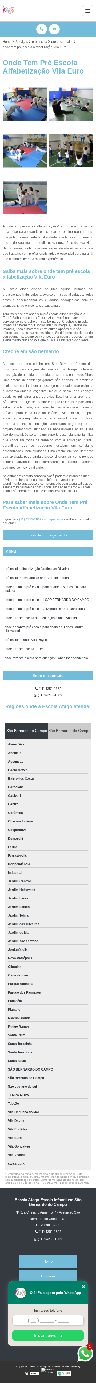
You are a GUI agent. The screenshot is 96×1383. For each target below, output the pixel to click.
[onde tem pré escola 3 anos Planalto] (25, 198)
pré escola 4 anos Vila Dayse (26, 640)
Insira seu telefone (48, 1310)
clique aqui (55, 519)
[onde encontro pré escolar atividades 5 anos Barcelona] (25, 151)
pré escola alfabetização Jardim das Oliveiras (37, 569)
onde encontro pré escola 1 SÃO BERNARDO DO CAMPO (47, 600)
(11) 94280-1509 (49, 695)
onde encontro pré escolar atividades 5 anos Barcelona (45, 609)
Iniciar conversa (48, 1335)
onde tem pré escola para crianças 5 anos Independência (46, 658)
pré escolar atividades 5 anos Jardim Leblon (37, 578)
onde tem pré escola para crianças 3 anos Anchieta (42, 618)
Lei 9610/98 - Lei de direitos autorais (65, 1182)
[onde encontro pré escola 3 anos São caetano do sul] (71, 104)
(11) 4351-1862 (30, 519)
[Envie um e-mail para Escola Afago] (54, 29)
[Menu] (87, 10)
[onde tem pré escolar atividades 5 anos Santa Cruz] (71, 151)
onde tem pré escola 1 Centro (26, 649)
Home (48, 1262)
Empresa (48, 1276)
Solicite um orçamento (48, 535)
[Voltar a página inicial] (8, 10)
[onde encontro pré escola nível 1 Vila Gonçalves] (25, 104)
